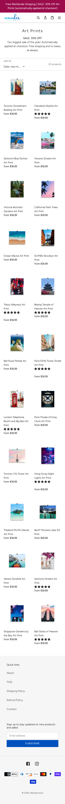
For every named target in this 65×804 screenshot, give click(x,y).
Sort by (7, 61)
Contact (11, 709)
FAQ (9, 682)
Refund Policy (15, 700)
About (10, 672)
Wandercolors (36, 793)
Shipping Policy (16, 691)
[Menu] (59, 17)
